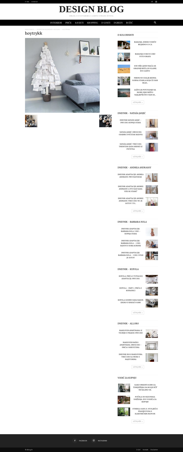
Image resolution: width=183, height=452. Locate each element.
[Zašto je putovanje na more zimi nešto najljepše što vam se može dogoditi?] (124, 93)
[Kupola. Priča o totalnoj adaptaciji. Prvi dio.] (152, 279)
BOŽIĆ (129, 22)
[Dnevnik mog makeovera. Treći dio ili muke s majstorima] (152, 357)
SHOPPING (92, 22)
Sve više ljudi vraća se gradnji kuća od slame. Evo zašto (145, 68)
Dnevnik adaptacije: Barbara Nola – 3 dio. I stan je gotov (130, 255)
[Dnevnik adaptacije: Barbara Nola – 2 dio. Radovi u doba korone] (152, 244)
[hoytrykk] (62, 112)
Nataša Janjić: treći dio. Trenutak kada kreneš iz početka (130, 146)
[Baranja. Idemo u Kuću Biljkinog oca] (124, 45)
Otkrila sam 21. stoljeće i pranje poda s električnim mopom (145, 411)
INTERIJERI (56, 22)
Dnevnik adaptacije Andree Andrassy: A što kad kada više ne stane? (130, 188)
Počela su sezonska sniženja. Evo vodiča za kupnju (145, 399)
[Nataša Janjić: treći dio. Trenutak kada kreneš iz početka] (152, 147)
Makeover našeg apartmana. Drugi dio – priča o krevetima (131, 344)
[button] (155, 23)
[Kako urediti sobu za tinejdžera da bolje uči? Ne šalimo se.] (124, 388)
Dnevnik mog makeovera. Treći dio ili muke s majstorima (131, 356)
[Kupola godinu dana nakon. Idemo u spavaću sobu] (152, 303)
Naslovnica (29, 29)
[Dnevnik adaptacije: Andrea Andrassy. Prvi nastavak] (152, 177)
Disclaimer (154, 450)
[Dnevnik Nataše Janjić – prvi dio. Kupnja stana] (152, 123)
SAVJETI (79, 22)
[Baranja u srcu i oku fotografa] (124, 57)
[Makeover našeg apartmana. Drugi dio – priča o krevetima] (152, 345)
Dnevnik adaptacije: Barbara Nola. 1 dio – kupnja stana (130, 231)
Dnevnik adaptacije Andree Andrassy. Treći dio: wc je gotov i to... (130, 200)
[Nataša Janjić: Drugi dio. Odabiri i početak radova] (152, 135)
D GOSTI (105, 22)
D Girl (27, 2)
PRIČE (68, 22)
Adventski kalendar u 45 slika (48, 29)
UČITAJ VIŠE (137, 102)
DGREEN (118, 22)
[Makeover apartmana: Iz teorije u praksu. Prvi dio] (152, 333)
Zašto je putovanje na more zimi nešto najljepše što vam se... (145, 92)
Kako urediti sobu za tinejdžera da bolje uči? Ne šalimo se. (145, 387)
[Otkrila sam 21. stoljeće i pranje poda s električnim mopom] (124, 412)
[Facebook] (152, 1)
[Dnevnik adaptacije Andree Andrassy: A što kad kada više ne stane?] (152, 189)
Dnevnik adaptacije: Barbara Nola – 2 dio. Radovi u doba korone (130, 243)
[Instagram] (156, 1)
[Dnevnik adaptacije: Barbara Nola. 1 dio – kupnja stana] (152, 232)
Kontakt (35, 2)
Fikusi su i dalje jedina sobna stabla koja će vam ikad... (145, 80)
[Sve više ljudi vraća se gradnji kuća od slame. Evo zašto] (124, 69)
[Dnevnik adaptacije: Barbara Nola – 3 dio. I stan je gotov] (152, 256)
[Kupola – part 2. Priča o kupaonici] (152, 291)
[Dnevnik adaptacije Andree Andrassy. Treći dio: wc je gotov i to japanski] (152, 201)
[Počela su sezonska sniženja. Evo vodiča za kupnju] (124, 400)
